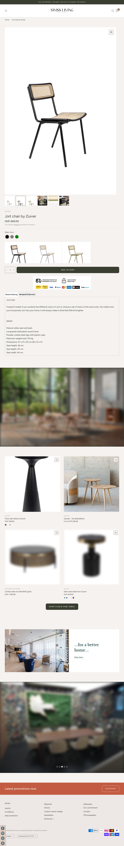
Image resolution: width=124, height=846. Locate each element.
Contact (86, 811)
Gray (12, 236)
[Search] (113, 10)
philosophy (87, 804)
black (7, 236)
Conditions (9, 812)
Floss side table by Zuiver (15, 519)
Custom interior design (53, 811)
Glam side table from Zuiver (75, 592)
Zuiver (7, 516)
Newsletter (48, 815)
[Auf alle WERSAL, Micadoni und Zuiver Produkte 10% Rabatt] (62, 2)
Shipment (48, 804)
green (17, 236)
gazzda (67, 516)
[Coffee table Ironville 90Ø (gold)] (32, 557)
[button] (14, 762)
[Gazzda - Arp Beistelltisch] (91, 484)
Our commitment (90, 808)
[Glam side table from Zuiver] (91, 557)
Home (7, 20)
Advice (47, 808)
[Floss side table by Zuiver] (32, 484)
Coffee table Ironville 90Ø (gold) (18, 592)
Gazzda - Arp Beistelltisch (74, 519)
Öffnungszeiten (89, 815)
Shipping (17, 224)
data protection (11, 816)
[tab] (12, 294)
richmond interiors (12, 589)
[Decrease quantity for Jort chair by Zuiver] (7, 270)
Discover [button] (110, 789)
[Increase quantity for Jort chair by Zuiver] (13, 270)
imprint (8, 808)
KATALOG (48, 819)
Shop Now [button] (78, 657)
